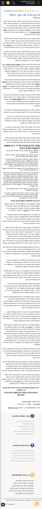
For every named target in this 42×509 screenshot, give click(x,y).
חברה (29, 404)
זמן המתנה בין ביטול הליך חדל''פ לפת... (22, 458)
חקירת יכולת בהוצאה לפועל (26, 426)
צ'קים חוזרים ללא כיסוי (27, 429)
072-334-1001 (17, 475)
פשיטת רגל (36, 404)
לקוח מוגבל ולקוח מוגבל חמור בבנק (24, 431)
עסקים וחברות (26, 401)
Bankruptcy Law (13, 408)
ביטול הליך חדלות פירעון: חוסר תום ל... (22, 455)
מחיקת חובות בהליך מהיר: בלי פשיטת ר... (22, 453)
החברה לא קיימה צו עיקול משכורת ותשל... (22, 461)
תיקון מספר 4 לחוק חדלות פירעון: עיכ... (22, 450)
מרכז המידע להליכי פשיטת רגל (28, 2)
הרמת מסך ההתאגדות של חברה (24, 434)
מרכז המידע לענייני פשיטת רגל (25, 421)
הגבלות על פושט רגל (28, 424)
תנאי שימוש (11, 504)
